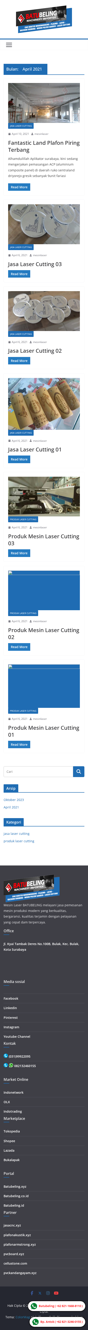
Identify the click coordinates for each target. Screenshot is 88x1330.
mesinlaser (42, 134)
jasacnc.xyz (12, 1225)
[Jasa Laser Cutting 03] (44, 224)
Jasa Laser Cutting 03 (35, 264)
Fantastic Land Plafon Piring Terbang (44, 146)
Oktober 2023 (14, 800)
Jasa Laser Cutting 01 (35, 449)
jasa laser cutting (21, 125)
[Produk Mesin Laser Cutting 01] (44, 686)
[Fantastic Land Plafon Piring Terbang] (44, 103)
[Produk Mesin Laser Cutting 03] (44, 497)
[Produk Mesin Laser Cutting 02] (44, 590)
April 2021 (11, 807)
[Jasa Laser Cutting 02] (44, 311)
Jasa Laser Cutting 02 (35, 350)
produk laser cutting (23, 519)
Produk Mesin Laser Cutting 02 (43, 633)
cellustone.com (15, 1263)
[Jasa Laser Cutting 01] (44, 404)
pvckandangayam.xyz (20, 1273)
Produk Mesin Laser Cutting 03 (43, 539)
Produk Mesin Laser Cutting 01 (43, 731)
